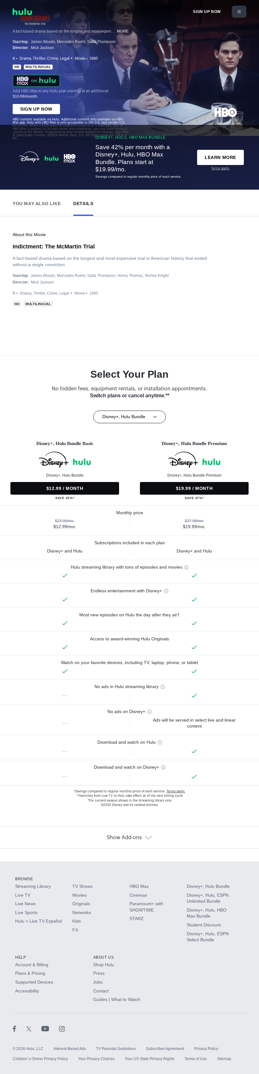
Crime (52, 58)
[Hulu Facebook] (19, 1028)
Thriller (39, 58)
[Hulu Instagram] (62, 1028)
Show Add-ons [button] (124, 837)
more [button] (123, 31)
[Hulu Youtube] (50, 1028)
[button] (37, 202)
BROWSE (24, 879)
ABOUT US (103, 957)
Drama (25, 58)
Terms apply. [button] (175, 791)
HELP (20, 957)
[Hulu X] (33, 1028)
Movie (80, 58)
